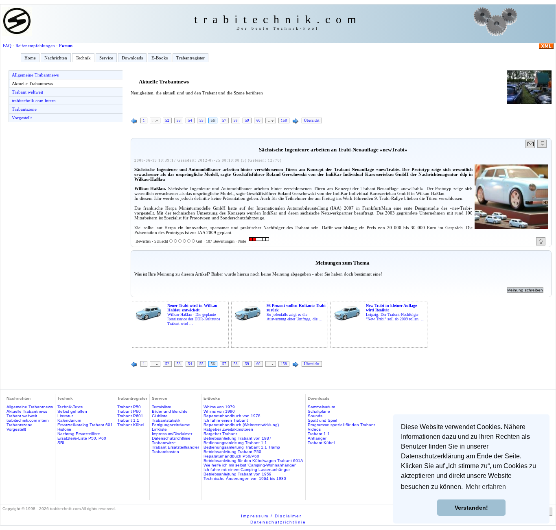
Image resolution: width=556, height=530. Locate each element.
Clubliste (160, 416)
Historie (64, 429)
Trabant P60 (129, 411)
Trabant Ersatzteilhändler (175, 447)
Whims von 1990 (219, 411)
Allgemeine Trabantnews (35, 74)
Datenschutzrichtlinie (171, 438)
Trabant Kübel (130, 425)
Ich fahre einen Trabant (226, 420)
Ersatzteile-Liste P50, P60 (81, 438)
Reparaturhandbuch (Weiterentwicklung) (241, 425)
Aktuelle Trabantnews (32, 83)
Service (106, 57)
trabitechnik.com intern (34, 100)
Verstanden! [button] (471, 507)
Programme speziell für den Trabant (341, 425)
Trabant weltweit (27, 92)
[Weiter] (295, 121)
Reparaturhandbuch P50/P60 (231, 456)
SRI (60, 442)
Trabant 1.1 (128, 420)
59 (247, 120)
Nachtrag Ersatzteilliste (78, 433)
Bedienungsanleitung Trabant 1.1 (235, 442)
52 (167, 120)
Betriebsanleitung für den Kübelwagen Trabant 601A (253, 460)
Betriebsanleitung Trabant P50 (232, 451)
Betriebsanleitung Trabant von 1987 (237, 438)
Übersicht (312, 120)
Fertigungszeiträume (171, 425)
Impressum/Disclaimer (172, 433)
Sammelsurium (321, 407)
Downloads (132, 57)
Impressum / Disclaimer (271, 516)
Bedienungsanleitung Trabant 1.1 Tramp (242, 447)
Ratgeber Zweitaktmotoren (228, 429)
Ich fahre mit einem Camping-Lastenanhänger (247, 469)
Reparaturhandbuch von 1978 (232, 416)
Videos (314, 429)
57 (224, 120)
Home (30, 57)
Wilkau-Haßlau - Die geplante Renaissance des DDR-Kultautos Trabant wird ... (193, 314)
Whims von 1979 (219, 407)
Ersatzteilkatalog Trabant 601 (85, 425)
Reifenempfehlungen (35, 45)
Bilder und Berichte (170, 411)
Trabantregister (190, 57)
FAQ (7, 45)
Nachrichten (55, 57)
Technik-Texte (70, 407)
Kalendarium (69, 420)
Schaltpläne (319, 411)
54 (190, 120)
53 (179, 120)
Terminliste (161, 407)
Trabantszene (24, 109)
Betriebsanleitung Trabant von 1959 (237, 474)
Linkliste (159, 429)
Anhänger (317, 438)
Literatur (65, 416)
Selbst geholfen (72, 411)
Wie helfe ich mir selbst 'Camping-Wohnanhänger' (250, 465)
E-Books (159, 57)
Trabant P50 (129, 407)
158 (284, 120)
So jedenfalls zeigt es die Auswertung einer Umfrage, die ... (296, 312)
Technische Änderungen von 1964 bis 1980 (245, 478)
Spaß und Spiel (322, 420)
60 (258, 120)
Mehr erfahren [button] (486, 486)
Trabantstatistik (166, 420)
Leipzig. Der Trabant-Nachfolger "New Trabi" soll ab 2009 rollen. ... (395, 312)
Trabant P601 (130, 416)
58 (236, 120)
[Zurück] (134, 121)
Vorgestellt (22, 117)
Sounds (315, 416)
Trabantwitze (164, 442)
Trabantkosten (165, 451)
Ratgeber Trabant (220, 433)
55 (201, 120)
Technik (83, 57)
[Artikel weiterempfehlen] (530, 144)
